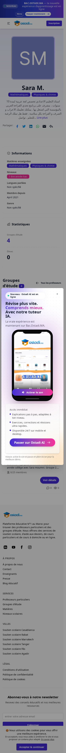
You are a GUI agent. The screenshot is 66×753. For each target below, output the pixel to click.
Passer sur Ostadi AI (29, 442)
